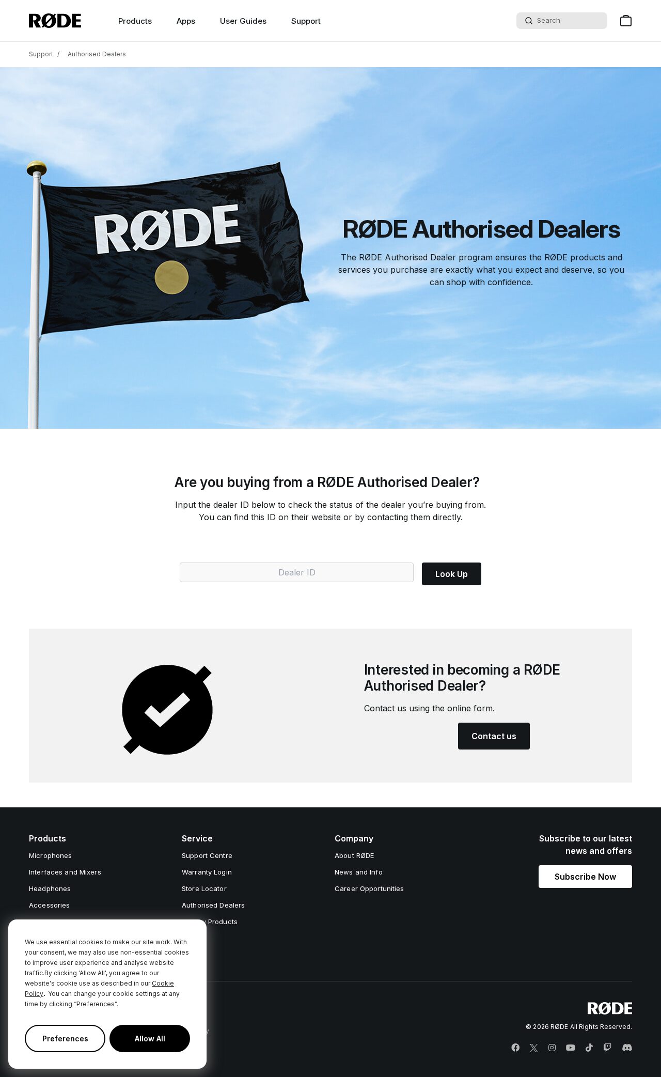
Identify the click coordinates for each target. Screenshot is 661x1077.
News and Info (359, 872)
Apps (186, 21)
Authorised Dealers (97, 54)
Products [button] (135, 21)
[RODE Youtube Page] (570, 1048)
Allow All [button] (150, 1038)
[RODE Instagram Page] (552, 1048)
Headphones (50, 888)
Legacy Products (210, 921)
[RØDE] (55, 20)
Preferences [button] (65, 1038)
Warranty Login (207, 872)
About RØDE (354, 855)
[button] (585, 876)
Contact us (493, 736)
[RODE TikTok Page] (589, 1048)
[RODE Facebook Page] (515, 1048)
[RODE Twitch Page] (607, 1048)
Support (306, 21)
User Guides (243, 21)
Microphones (50, 855)
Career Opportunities (369, 888)
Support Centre (207, 855)
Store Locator (204, 888)
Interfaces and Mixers (65, 872)
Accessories (49, 905)
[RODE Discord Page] (627, 1048)
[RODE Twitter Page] (534, 1048)
